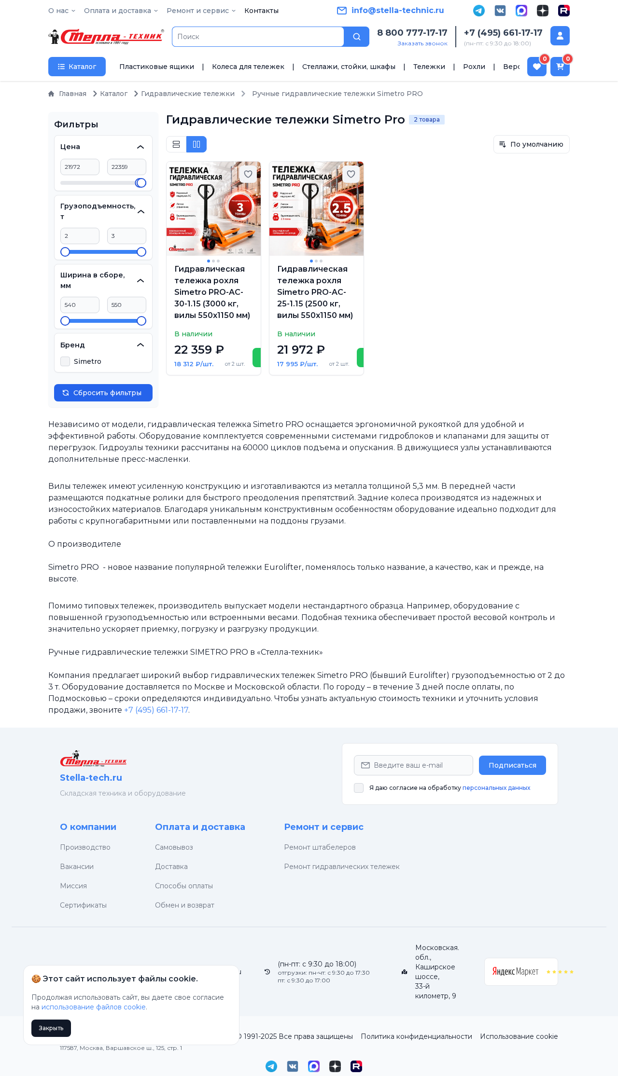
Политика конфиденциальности (416, 1036)
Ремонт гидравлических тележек (342, 866)
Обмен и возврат (184, 905)
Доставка (171, 866)
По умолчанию (536, 144)
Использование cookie (519, 1036)
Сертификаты (83, 905)
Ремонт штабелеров (320, 847)
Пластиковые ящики (156, 66)
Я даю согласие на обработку (449, 787)
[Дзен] (542, 10)
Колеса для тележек (248, 66)
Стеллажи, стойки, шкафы (348, 66)
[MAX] (521, 10)
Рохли (474, 66)
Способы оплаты (184, 886)
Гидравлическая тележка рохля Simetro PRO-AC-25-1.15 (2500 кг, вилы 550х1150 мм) (315, 292)
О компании (88, 827)
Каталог (113, 93)
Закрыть (51, 1028)
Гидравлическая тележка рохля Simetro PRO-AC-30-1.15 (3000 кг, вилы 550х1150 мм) (212, 292)
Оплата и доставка (200, 827)
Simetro (87, 361)
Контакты (261, 10)
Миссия (73, 886)
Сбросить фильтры (107, 392)
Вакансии (77, 866)
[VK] (500, 10)
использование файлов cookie (94, 1007)
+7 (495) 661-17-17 (503, 33)
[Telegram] (479, 10)
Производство (85, 847)
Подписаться (512, 765)
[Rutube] (564, 10)
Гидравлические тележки (188, 93)
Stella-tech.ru (91, 778)
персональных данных (496, 787)
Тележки (429, 66)
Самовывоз (174, 847)
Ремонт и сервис (324, 827)
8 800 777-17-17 (412, 33)
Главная (72, 93)
